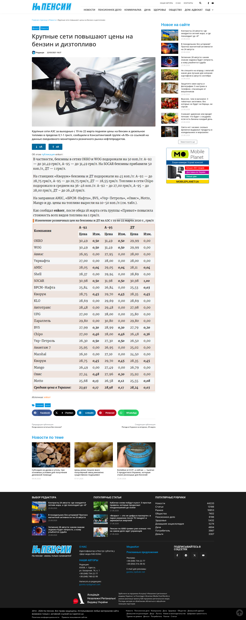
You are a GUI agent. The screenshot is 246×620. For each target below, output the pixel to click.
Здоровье (159, 9)
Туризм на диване (134, 616)
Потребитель (156, 616)
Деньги (36, 28)
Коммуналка (132, 9)
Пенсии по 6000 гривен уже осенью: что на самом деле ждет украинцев (130, 529)
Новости (89, 9)
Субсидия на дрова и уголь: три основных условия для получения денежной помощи (49, 472)
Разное (166, 616)
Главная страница (39, 20)
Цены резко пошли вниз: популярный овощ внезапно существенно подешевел (89, 472)
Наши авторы (166, 3)
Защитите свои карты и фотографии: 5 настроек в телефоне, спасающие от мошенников (194, 87)
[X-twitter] (194, 555)
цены (47, 405)
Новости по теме (48, 437)
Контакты (188, 3)
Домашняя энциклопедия (137, 613)
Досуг (152, 613)
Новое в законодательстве (174, 613)
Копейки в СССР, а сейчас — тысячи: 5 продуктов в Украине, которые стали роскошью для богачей (135, 472)
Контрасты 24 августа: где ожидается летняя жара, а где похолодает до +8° (196, 33)
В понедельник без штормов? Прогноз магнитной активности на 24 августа (197, 46)
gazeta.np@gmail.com (89, 584)
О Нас (83, 546)
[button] (42, 413)
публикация (48, 154)
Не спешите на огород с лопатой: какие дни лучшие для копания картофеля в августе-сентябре (197, 73)
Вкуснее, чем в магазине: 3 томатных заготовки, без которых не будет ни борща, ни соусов (196, 103)
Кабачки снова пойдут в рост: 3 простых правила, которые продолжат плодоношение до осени (130, 505)
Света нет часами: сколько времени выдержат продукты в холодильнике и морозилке (196, 130)
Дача (147, 9)
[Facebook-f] (208, 3)
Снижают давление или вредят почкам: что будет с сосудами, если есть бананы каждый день (196, 116)
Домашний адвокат (196, 610)
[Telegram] (186, 555)
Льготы (159, 613)
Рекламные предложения (142, 552)
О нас (178, 3)
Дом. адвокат (194, 9)
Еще (207, 9)
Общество (175, 9)
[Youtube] (212, 3)
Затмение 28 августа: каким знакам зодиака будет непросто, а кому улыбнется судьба (197, 60)
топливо (39, 405)
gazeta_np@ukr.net (136, 572)
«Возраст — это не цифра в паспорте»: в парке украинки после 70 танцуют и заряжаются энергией (130, 518)
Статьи (174, 616)
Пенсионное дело (110, 9)
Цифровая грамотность (197, 613)
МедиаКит (133, 546)
